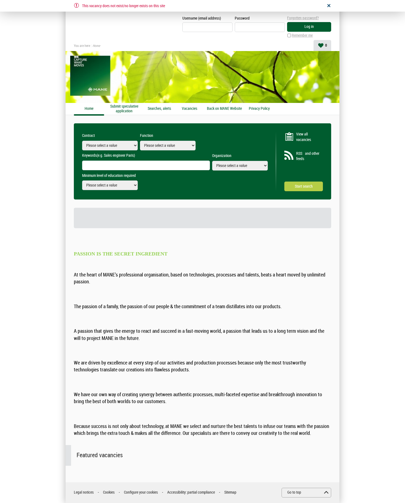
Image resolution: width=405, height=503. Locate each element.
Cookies (109, 492)
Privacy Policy (259, 109)
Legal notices (84, 492)
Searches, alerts (159, 109)
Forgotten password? (303, 18)
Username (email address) (201, 18)
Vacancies (189, 109)
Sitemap (230, 492)
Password (242, 18)
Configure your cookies (141, 492)
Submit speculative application (124, 108)
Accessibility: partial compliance (191, 492)
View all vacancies (303, 137)
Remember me (302, 35)
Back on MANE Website (224, 109)
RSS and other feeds (307, 156)
